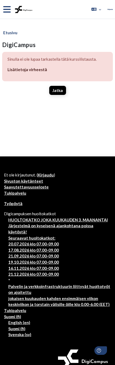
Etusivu (10, 32)
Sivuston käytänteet (23, 181)
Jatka (57, 90)
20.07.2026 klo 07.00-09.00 (33, 243)
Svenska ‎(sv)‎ (19, 334)
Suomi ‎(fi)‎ (12, 316)
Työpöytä (13, 203)
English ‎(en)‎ (19, 322)
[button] (96, 9)
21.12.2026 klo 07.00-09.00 (33, 274)
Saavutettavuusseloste (26, 187)
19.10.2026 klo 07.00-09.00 (33, 262)
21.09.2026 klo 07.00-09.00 (33, 255)
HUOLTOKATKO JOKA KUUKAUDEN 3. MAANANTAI (58, 219)
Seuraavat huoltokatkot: (31, 238)
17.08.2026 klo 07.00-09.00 (33, 250)
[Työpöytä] (23, 9)
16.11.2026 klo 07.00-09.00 (33, 268)
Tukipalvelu (15, 193)
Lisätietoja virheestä (27, 69)
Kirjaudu (110, 9)
